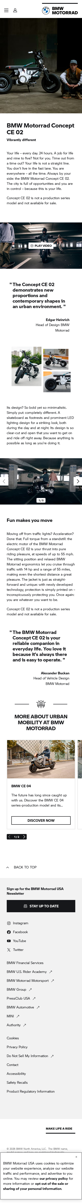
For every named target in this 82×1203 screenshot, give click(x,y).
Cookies (13, 1038)
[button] (6, 10)
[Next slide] (78, 481)
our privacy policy (54, 1178)
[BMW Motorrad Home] (60, 10)
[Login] (15, 9)
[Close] (76, 1157)
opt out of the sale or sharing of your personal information (35, 1186)
